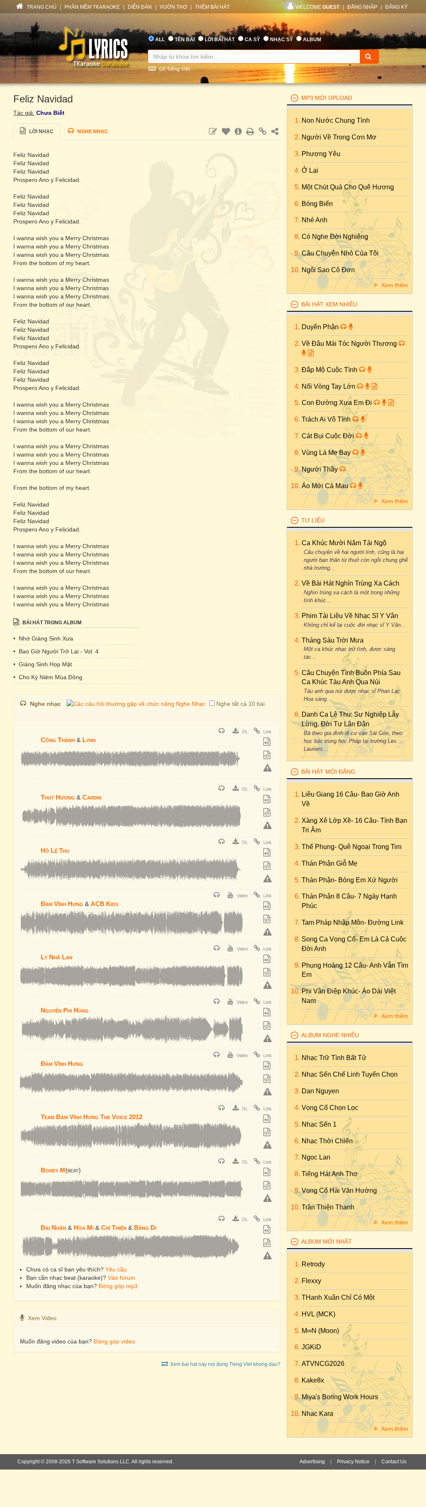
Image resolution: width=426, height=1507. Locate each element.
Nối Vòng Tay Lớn (329, 386)
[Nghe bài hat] (222, 731)
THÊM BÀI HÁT (212, 7)
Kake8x (313, 1380)
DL (244, 731)
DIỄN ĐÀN (140, 7)
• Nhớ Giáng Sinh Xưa (43, 638)
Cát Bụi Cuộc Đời (329, 435)
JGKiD (311, 1347)
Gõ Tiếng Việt (174, 69)
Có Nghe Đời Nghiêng (335, 236)
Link (267, 731)
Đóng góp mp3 (118, 1286)
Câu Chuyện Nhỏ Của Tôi (340, 253)
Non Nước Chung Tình (336, 120)
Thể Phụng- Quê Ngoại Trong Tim (351, 846)
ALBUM (312, 39)
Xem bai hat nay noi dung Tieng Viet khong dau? (225, 1364)
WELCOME (317, 7)
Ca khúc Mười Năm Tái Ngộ (344, 542)
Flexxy (311, 1280)
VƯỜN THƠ (173, 7)
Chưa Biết (50, 112)
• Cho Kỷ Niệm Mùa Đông (47, 677)
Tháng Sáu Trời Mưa (333, 640)
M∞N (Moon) (320, 1330)
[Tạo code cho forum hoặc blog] (267, 755)
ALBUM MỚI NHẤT (326, 1241)
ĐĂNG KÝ (396, 7)
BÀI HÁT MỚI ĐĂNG (328, 771)
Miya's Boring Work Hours (340, 1396)
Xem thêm (393, 285)
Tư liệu (312, 520)
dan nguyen (320, 1091)
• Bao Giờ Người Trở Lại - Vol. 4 (56, 651)
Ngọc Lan (316, 1157)
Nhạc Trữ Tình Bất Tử (334, 1057)
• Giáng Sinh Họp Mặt (42, 664)
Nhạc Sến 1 (319, 1124)
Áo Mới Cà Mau (326, 485)
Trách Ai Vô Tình (327, 419)
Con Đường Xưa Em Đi (338, 402)
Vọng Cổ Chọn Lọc (330, 1107)
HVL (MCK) (318, 1314)
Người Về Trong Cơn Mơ (339, 137)
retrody (313, 1264)
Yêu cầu (116, 1269)
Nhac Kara (317, 1413)
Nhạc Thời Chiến (327, 1141)
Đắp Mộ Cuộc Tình (330, 369)
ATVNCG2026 (323, 1363)
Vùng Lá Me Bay (327, 452)
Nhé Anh (314, 219)
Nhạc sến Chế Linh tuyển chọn (350, 1074)
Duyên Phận (321, 326)
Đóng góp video (114, 1341)
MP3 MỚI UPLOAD (326, 97)
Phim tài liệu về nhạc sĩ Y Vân (350, 615)
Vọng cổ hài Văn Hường (339, 1190)
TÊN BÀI (185, 39)
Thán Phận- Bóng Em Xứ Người (350, 880)
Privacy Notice (353, 1462)
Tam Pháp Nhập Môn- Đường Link (353, 922)
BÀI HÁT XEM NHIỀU (329, 304)
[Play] (28, 734)
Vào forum (121, 1277)
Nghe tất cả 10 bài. (241, 703)
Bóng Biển (317, 203)
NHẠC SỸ (281, 39)
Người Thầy (320, 469)
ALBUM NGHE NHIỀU (330, 1035)
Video (241, 895)
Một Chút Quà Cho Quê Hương (348, 187)
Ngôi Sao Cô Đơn (328, 269)
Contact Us (393, 1462)
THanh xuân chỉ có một (338, 1297)
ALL (160, 39)
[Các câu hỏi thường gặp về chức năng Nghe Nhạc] (136, 703)
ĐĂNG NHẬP (362, 7)
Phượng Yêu (321, 153)
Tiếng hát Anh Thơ (330, 1173)
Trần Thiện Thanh (328, 1207)
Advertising (312, 1462)
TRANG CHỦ (41, 7)
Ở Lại (310, 170)
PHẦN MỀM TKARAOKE (92, 7)
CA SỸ (252, 39)
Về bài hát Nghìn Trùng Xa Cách (350, 583)
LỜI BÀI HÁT (220, 39)
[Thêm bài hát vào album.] (267, 742)
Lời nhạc (41, 131)
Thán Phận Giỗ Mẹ (329, 863)
